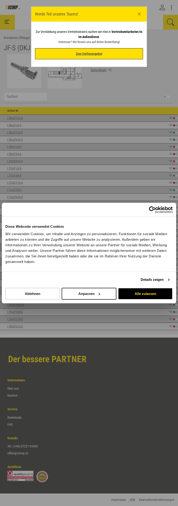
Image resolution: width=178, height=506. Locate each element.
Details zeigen (152, 279)
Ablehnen (32, 294)
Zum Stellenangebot (89, 54)
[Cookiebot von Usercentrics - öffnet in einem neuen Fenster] (152, 209)
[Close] (139, 14)
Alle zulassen (145, 294)
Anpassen (86, 294)
